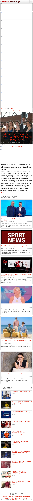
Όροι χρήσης (18, 496)
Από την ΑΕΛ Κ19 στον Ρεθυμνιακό (21, 391)
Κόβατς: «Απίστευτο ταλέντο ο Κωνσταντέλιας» (20, 442)
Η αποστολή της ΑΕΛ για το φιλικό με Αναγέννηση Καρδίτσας (21, 462)
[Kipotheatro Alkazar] (16, 146)
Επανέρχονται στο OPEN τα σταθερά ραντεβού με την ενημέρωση (16, 219)
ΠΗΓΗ (2, 192)
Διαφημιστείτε (26, 496)
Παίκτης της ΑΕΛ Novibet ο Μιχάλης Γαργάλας (21, 482)
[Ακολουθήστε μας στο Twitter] (16, 493)
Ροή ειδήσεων (6, 387)
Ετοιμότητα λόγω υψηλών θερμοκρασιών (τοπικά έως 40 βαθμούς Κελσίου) (19, 472)
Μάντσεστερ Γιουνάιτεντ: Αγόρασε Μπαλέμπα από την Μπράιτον (21, 452)
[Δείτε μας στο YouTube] (13, 493)
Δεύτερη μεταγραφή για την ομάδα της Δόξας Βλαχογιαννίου (21, 422)
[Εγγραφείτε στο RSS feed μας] (22, 493)
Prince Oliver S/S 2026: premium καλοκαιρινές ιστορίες (16, 340)
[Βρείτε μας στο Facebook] (10, 493)
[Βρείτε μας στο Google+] (19, 493)
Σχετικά (5, 496)
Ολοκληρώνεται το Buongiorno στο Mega (12, 305)
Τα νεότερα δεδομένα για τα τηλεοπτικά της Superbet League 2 (21, 412)
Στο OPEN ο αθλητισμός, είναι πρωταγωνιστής (14, 246)
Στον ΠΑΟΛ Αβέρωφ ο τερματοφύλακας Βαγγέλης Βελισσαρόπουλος (19, 432)
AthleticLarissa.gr (16, 500)
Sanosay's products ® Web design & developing (16, 498)
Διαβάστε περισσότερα (16, 110)
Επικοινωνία (11, 496)
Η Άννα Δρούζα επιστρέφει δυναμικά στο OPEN (14, 374)
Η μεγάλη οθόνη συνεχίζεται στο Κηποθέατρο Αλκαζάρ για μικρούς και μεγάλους (16, 275)
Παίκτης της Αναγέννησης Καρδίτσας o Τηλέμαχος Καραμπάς (22, 402)
